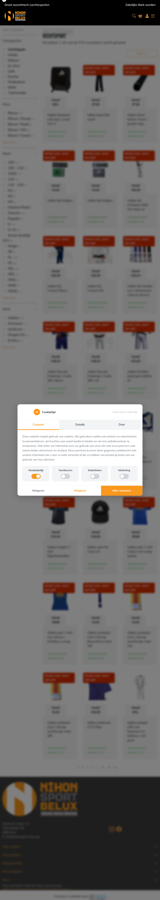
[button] (134, 16)
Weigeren (38, 490)
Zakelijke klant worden (140, 5)
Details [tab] (80, 424)
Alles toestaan (121, 490)
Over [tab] (122, 424)
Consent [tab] (38, 424)
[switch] (36, 476)
